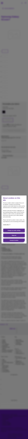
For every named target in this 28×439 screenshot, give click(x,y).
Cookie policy (6, 224)
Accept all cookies (14, 240)
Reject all (14, 235)
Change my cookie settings (14, 230)
